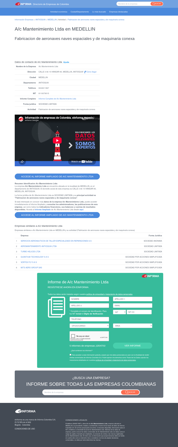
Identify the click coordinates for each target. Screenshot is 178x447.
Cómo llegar (91, 71)
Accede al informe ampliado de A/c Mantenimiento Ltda (57, 176)
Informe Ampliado (43, 209)
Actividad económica (58, 12)
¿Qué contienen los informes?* (82, 350)
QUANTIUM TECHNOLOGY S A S (35, 257)
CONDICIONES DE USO (25, 428)
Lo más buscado (99, 12)
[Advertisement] (89, 48)
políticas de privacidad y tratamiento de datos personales (116, 360)
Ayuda (66, 62)
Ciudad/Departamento (80, 12)
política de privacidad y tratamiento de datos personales (109, 294)
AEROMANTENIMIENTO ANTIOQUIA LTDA (39, 246)
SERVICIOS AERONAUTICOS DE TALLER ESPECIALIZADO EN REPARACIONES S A (56, 241)
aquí (81, 209)
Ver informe (132, 345)
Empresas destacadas (118, 12)
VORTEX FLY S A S (29, 262)
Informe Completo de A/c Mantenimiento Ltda (57, 98)
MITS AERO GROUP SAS (31, 267)
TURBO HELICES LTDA (30, 251)
